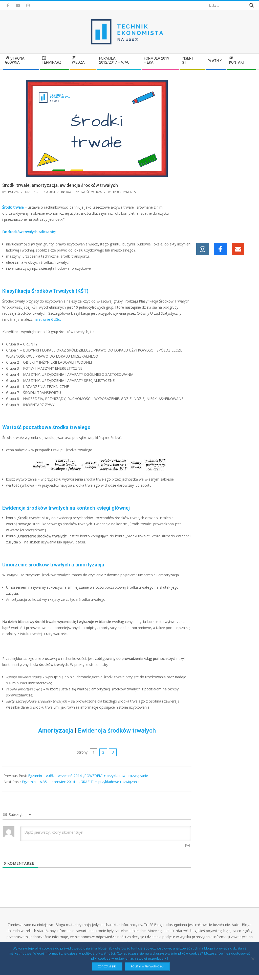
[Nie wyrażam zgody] (252, 958)
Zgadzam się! (107, 966)
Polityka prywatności (147, 966)
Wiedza (96, 192)
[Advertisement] (226, 155)
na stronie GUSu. (47, 319)
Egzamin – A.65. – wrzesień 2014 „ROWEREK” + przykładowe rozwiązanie (88, 775)
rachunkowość (78, 192)
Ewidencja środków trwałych (117, 730)
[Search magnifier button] (251, 5)
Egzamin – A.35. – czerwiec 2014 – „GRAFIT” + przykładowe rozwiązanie (81, 781)
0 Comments (126, 192)
